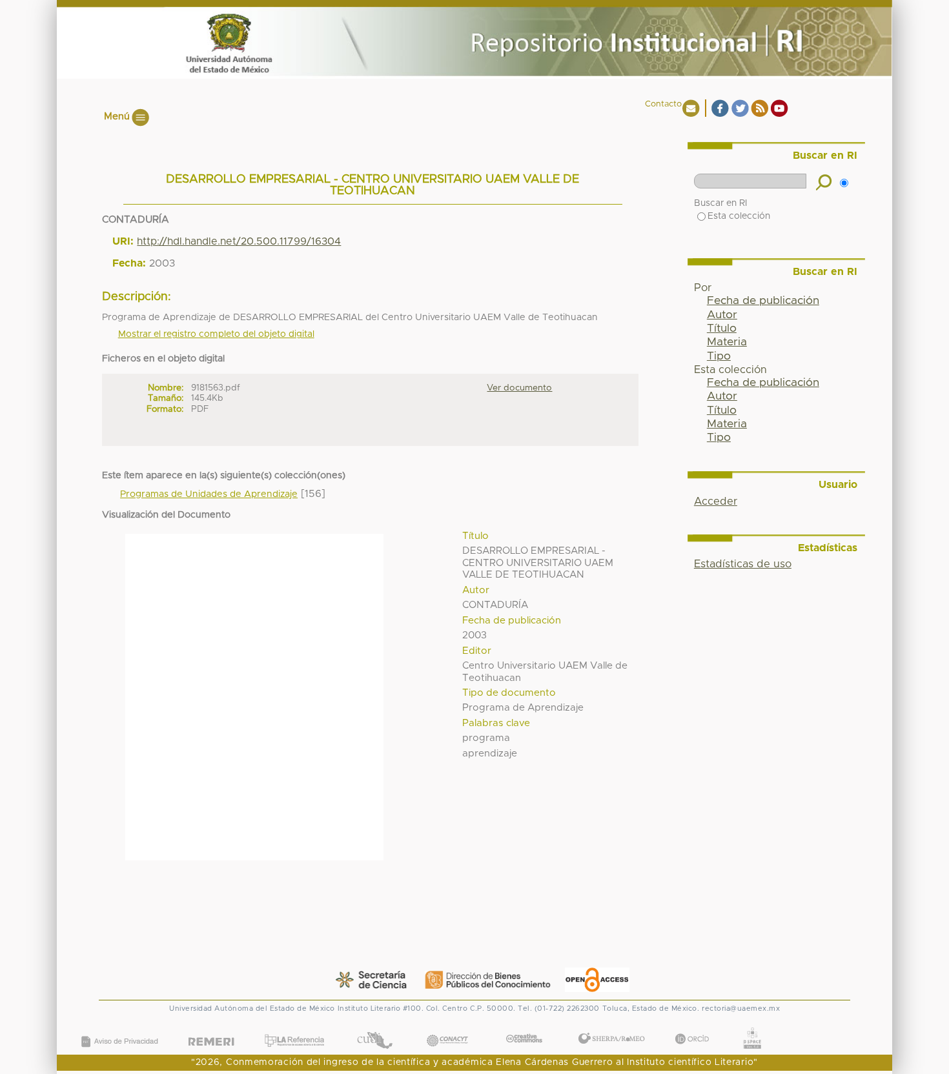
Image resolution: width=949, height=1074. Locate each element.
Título (722, 328)
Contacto (663, 104)
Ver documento (519, 387)
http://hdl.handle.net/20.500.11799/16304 (239, 241)
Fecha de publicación (763, 301)
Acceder (715, 501)
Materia (727, 342)
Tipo (719, 356)
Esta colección (739, 216)
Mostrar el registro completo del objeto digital (216, 334)
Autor (722, 315)
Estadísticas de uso (742, 564)
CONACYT (447, 1027)
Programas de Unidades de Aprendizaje (209, 494)
